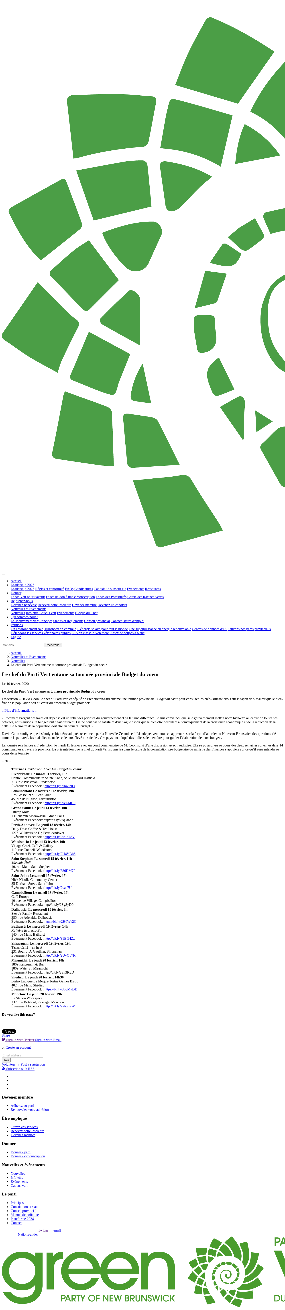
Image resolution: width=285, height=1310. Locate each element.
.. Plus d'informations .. (19, 710)
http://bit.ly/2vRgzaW (60, 1006)
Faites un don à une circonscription (70, 597)
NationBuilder (28, 1234)
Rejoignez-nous (22, 601)
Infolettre (32, 613)
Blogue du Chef (86, 613)
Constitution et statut (25, 1207)
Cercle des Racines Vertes (145, 597)
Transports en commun (60, 629)
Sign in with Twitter (20, 1040)
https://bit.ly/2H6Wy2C (60, 921)
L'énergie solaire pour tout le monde (102, 629)
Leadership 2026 (22, 585)
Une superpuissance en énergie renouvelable (160, 629)
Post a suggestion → (35, 1064)
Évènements (19, 1181)
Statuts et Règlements (68, 621)
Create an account (18, 1047)
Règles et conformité (49, 589)
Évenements (65, 613)
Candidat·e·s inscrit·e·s (110, 589)
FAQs (69, 589)
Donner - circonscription (28, 1156)
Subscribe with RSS (20, 1069)
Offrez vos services (24, 1127)
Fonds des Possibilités (111, 597)
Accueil (16, 581)
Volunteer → (11, 1064)
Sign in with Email (48, 1040)
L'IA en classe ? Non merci (90, 633)
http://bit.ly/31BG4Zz (60, 938)
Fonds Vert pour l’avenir (28, 597)
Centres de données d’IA (209, 629)
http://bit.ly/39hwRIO (60, 786)
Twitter (43, 1230)
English (16, 637)
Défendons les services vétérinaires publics (41, 633)
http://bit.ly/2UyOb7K (60, 955)
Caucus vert (47, 613)
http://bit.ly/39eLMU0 (60, 803)
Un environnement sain (27, 629)
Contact (116, 621)
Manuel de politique (25, 1215)
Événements (135, 589)
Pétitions (17, 625)
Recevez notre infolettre (54, 605)
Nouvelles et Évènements (28, 609)
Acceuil (16, 653)
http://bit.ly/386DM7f (60, 871)
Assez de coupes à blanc (127, 633)
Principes (45, 621)
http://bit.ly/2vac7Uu (59, 888)
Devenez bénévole (24, 605)
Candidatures (83, 589)
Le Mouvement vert (25, 621)
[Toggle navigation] (3, 574)
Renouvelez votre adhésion (30, 1109)
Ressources (153, 589)
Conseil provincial (97, 621)
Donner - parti (21, 1152)
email (57, 1230)
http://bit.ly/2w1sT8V (60, 837)
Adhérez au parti (22, 1105)
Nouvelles (18, 613)
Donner (16, 593)
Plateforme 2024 (22, 1219)
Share (6, 1035)
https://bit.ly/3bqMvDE (61, 989)
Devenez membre (84, 605)
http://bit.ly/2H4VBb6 (60, 854)
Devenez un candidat (112, 605)
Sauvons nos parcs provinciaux (249, 629)
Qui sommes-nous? (24, 617)
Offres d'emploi (133, 621)
